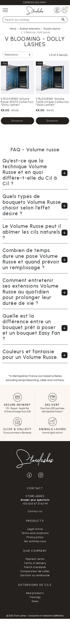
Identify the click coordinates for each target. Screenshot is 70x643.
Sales (35, 601)
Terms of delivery (35, 563)
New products (35, 593)
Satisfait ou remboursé (35, 575)
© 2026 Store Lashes (16, 615)
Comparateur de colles (35, 571)
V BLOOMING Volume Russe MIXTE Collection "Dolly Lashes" (17, 101)
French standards (35, 567)
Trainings (35, 597)
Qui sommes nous (35, 541)
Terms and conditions (35, 533)
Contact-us (35, 511)
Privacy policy (35, 537)
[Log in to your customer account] (57, 9)
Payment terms (35, 559)
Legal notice (35, 529)
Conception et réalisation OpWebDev (46, 615)
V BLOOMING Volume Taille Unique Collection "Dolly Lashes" (52, 101)
